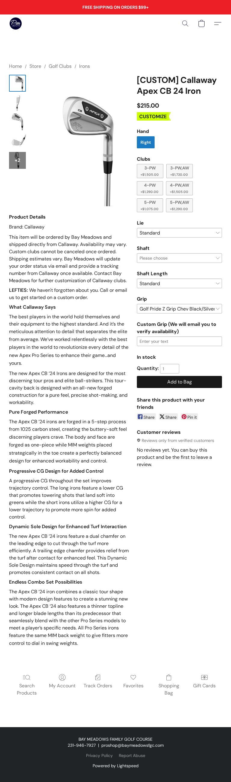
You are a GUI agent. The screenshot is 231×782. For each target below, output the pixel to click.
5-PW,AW (179, 205)
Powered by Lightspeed (116, 765)
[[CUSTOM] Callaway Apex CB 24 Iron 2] (17, 121)
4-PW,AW (179, 188)
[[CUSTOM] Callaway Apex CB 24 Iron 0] (17, 83)
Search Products (27, 689)
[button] (16, 23)
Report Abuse (132, 755)
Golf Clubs (60, 66)
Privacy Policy (99, 755)
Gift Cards (204, 686)
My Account (62, 686)
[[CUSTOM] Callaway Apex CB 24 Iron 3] (17, 141)
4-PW (149, 188)
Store (35, 66)
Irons (84, 66)
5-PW (149, 205)
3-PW (149, 171)
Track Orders (98, 686)
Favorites (133, 686)
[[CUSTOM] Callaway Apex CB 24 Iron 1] (17, 102)
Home (15, 66)
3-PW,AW (179, 171)
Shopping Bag (169, 689)
